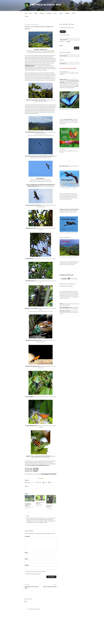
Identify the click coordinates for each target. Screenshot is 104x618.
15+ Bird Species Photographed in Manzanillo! (28, 504)
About (73, 13)
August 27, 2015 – (31, 471)
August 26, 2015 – (32, 469)
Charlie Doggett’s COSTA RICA (48, 474)
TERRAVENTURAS (29, 65)
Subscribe (63, 31)
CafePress (49, 13)
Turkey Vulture (43, 522)
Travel (55, 13)
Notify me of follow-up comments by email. (35, 571)
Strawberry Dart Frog (32, 522)
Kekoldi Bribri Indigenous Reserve (44, 519)
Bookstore (42, 13)
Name (26, 552)
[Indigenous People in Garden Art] (40, 498)
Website (27, 565)
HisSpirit (67, 13)
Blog (30, 13)
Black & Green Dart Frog (33, 518)
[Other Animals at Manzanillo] (51, 499)
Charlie (37, 24)
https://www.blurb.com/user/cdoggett (67, 72)
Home (26, 13)
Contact (26, 16)
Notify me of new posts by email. (33, 573)
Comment (27, 536)
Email (26, 559)
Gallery (36, 13)
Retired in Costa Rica (47, 4)
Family (60, 13)
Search (61, 45)
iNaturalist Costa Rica (64, 310)
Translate (68, 41)
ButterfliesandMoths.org (65, 307)
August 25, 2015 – (31, 468)
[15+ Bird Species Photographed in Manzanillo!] (29, 498)
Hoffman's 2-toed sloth (46, 518)
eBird (61, 303)
